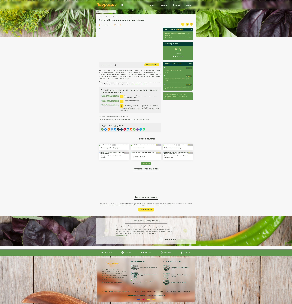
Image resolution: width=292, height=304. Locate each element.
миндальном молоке (139, 84)
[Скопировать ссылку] (102, 129)
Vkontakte (108, 252)
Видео (152, 5)
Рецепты (164, 5)
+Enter (167, 98)
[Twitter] (118, 129)
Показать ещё (146, 163)
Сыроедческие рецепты (119, 16)
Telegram (128, 252)
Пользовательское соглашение (136, 295)
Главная (101, 16)
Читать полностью (121, 235)
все (190, 64)
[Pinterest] (124, 129)
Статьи (189, 5)
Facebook (186, 252)
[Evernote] (144, 129)
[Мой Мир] (115, 129)
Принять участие (146, 209)
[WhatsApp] (134, 129)
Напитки (130, 16)
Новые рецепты (138, 261)
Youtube (148, 252)
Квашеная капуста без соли (173, 70)
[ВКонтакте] (105, 129)
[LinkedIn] (128, 129)
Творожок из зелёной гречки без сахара (177, 78)
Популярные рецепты (173, 64)
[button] (107, 231)
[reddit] (131, 129)
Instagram (167, 252)
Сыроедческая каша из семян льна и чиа (177, 87)
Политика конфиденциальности (156, 295)
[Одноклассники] (109, 129)
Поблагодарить (151, 65)
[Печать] (191, 24)
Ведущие (177, 5)
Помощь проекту (171, 291)
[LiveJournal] (121, 129)
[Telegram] (112, 129)
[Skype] (140, 129)
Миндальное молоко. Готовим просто (175, 34)
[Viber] (137, 129)
